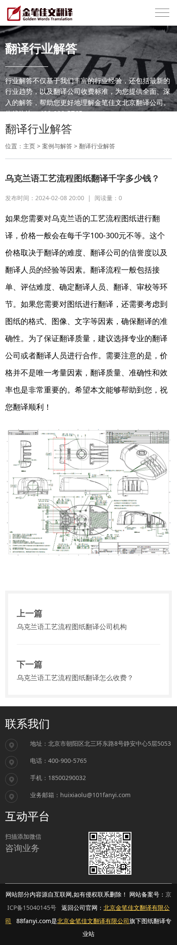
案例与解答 (57, 146)
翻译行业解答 (97, 146)
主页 (29, 146)
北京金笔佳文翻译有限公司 (93, 921)
